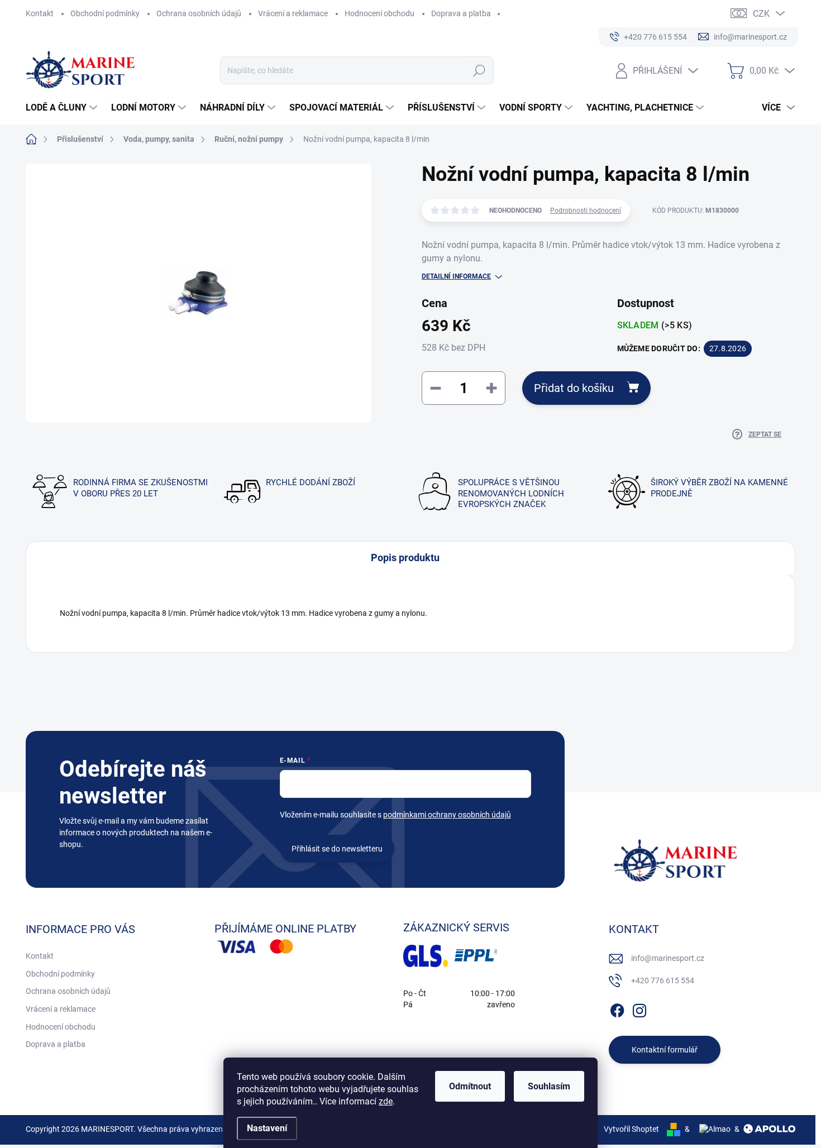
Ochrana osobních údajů (198, 13)
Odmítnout (470, 1086)
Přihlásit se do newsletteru (337, 848)
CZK (761, 13)
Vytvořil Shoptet (631, 1129)
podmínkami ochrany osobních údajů (447, 814)
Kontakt (40, 13)
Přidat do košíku (574, 388)
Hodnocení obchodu (379, 13)
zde (386, 1101)
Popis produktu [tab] (405, 557)
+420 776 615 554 (662, 980)
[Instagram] (639, 1008)
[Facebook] (617, 1008)
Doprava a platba (461, 13)
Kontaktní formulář (665, 1049)
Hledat (479, 70)
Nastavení (267, 1128)
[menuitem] (63, 108)
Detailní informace (456, 276)
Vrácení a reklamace (293, 13)
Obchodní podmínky (105, 13)
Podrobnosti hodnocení (585, 210)
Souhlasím (549, 1086)
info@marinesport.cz (667, 958)
